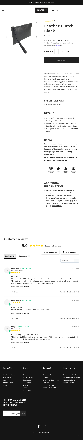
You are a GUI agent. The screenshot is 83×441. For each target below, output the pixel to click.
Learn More (68, 195)
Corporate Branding (71, 377)
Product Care (48, 375)
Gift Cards (27, 390)
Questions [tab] (23, 256)
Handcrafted (8, 382)
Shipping (47, 40)
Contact (46, 377)
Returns (46, 382)
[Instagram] (44, 427)
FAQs (5, 385)
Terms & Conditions (51, 388)
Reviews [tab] (8, 256)
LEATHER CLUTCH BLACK (20, 287)
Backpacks (27, 380)
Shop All (26, 375)
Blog (4, 380)
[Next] (36, 37)
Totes (25, 385)
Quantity (48, 51)
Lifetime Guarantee (51, 380)
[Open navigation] (17, 10)
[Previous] (6, 37)
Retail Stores (68, 382)
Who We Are (8, 377)
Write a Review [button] (71, 252)
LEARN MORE (61, 160)
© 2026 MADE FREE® (41, 432)
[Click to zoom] (36, 21)
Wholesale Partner (71, 375)
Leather (26, 388)
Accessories (28, 377)
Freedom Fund (69, 380)
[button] (73, 292)
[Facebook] (38, 427)
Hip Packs (27, 382)
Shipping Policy (49, 385)
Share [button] (16, 292)
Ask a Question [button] (51, 252)
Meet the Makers (10, 375)
